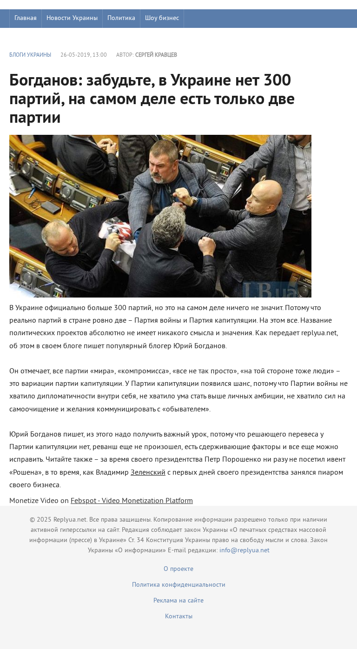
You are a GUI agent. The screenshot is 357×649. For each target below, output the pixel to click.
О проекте (178, 569)
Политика (121, 18)
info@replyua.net (244, 551)
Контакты (178, 617)
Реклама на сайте (178, 601)
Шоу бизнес (162, 18)
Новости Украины (72, 18)
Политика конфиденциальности (178, 585)
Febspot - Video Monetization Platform (132, 501)
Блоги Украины (30, 55)
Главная (25, 18)
